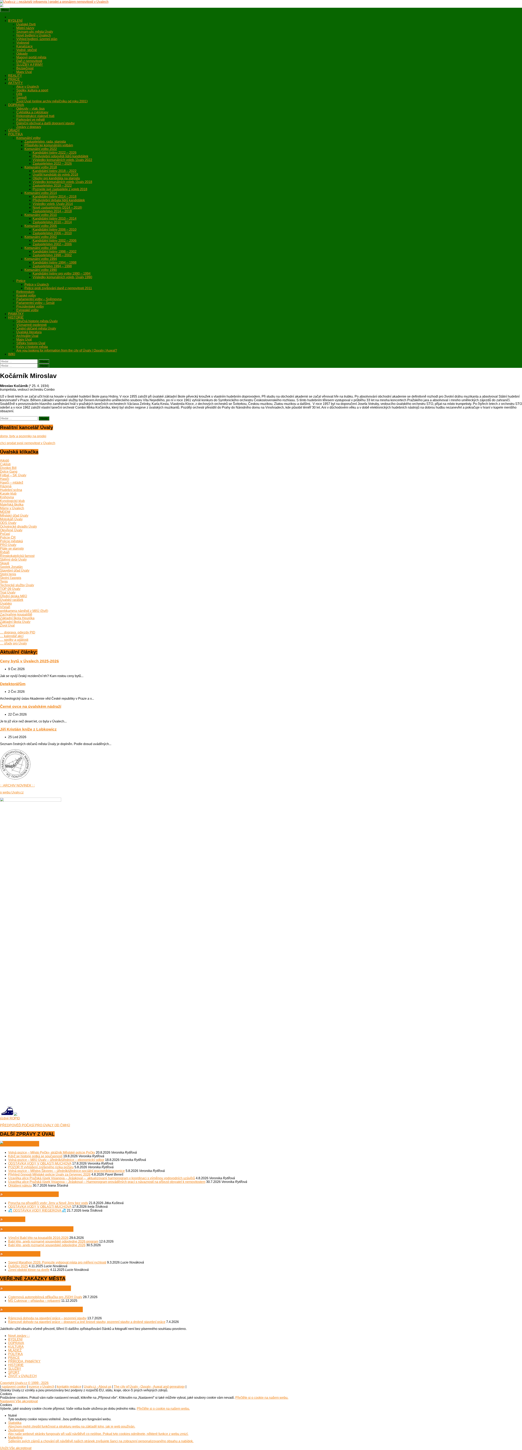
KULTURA (16, 1346)
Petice (20, 281)
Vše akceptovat (26, 1401)
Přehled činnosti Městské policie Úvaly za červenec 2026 (49, 1174)
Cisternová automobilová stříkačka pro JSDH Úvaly (45, 1297)
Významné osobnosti (31, 325)
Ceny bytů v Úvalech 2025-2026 (29, 661)
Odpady (22, 53)
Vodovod (22, 42)
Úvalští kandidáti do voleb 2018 (55, 174)
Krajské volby (26, 295)
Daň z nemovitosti (29, 61)
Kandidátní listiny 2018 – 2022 (54, 171)
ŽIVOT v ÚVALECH (22, 1376)
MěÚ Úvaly (27, 1143)
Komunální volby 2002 (40, 237)
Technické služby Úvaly (17, 585)
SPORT (14, 1372)
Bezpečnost (24, 68)
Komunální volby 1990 (40, 270)
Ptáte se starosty (12, 548)
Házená (5, 486)
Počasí (5, 534)
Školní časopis (10, 578)
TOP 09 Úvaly (10, 589)
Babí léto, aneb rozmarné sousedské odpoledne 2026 (46, 1245)
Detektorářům (12, 684)
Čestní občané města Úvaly (36, 328)
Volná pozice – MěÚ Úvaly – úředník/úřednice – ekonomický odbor (56, 1160)
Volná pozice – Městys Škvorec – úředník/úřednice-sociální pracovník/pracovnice (66, 1171)
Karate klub (8, 493)
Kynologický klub (12, 501)
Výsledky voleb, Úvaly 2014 (53, 204)
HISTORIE (16, 317)
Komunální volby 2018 (40, 167)
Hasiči (4, 479)
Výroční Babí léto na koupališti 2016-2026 (38, 1238)
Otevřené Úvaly (11, 530)
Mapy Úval (24, 72)
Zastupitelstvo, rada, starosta (45, 141)
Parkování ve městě (30, 119)
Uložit (4, 1448)
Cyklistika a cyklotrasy (32, 112)
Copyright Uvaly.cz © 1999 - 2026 (24, 1383)
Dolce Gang (8, 471)
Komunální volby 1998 (40, 248)
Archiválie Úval (27, 336)
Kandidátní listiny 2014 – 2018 (54, 196)
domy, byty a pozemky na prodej (23, 436)
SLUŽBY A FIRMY (29, 64)
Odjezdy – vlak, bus (30, 108)
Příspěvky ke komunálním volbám (48, 145)
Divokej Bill (8, 468)
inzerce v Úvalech (41, 1386)
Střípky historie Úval (30, 343)
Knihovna (7, 497)
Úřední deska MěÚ (13, 596)
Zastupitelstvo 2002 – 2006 (52, 244)
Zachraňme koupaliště (16, 614)
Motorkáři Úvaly (11, 519)
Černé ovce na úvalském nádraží (30, 706)
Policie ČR (8, 537)
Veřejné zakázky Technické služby (43, 1309)
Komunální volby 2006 (40, 226)
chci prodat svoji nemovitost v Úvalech (27, 443)
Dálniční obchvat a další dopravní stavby (45, 123)
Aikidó (4, 460)
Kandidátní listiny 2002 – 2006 (54, 240)
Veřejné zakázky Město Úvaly (37, 1288)
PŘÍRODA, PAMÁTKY (24, 1361)
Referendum (25, 292)
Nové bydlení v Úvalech (33, 35)
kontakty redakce (69, 1386)
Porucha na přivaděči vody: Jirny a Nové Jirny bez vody (48, 1203)
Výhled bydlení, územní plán (36, 39)
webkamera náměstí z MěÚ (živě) (24, 611)
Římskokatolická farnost (17, 556)
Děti (19, 94)
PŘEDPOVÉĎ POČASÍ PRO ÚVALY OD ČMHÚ (35, 1125)
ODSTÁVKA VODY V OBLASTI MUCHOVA (39, 1163)
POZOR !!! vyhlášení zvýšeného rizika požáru (41, 1167)
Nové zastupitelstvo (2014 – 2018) (57, 207)
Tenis (4, 581)
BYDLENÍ (15, 20)
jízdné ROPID (10, 1118)
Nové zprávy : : (19, 1335)
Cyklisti (5, 464)
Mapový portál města (31, 57)
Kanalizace (24, 46)
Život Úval (7, 625)
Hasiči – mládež (11, 482)
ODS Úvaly (8, 523)
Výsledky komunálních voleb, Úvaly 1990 (62, 277)
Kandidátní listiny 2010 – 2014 (54, 218)
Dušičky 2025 (18, 1266)
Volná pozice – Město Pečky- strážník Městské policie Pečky (51, 1152)
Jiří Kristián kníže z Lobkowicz (28, 729)
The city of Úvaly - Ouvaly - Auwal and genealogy (149, 1386)
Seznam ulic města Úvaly (34, 31)
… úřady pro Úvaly (13, 643)
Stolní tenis (8, 574)
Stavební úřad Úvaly (14, 570)
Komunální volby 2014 (40, 193)
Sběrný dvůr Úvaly (13, 559)
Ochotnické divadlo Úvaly (18, 526)
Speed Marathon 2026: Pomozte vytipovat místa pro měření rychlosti (57, 1262)
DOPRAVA (16, 105)
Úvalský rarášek (11, 600)
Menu (5, 9)
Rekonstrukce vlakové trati (35, 116)
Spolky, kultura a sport (32, 90)
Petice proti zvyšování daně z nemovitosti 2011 (58, 288)
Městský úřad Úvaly (14, 515)
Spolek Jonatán (11, 567)
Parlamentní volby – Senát (35, 303)
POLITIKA (15, 134)
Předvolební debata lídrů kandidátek (59, 200)
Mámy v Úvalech (12, 508)
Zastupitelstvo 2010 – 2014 (52, 222)
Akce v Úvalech (27, 86)
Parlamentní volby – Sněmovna (39, 299)
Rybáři (5, 552)
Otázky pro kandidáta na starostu (56, 178)
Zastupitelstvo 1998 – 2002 (52, 255)
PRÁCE (14, 79)
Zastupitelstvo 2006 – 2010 (52, 233)
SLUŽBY (14, 1368)
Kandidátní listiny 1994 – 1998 (54, 262)
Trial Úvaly (7, 592)
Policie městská (11, 541)
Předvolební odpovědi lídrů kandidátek (60, 156)
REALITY (15, 75)
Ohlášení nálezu (20, 1185)
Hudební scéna (11, 490)
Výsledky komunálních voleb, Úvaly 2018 (62, 182)
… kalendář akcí (11, 636)
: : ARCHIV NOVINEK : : (17, 785)
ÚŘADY (14, 130)
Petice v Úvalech (36, 284)
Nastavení (7, 1401)
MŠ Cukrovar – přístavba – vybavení (34, 1300)
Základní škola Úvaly (15, 622)
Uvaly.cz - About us (97, 1386)
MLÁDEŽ (15, 1350)
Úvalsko (6, 603)
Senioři (21, 97)
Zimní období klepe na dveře (28, 1269)
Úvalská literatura (29, 332)
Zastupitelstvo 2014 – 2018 (52, 211)
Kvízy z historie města (32, 347)
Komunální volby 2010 (40, 215)
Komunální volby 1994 (40, 259)
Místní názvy (25, 28)
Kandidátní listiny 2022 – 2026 (54, 152)
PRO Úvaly (8, 545)
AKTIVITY (15, 83)
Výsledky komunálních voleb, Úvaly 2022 (62, 160)
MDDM (5, 512)
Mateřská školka (11, 504)
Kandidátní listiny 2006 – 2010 (54, 229)
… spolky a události (14, 639)
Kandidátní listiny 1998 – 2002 (54, 251)
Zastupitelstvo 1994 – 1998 (52, 266)
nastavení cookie (14, 1386)
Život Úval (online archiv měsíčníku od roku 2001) (52, 101)
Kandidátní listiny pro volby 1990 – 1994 (62, 273)
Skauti (4, 563)
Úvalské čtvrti (26, 24)
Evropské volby (27, 310)
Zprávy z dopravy (28, 127)
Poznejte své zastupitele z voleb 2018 (60, 189)
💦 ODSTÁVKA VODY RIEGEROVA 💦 (37, 1210)
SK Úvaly (14, 1219)
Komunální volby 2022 (40, 149)
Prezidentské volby (30, 306)
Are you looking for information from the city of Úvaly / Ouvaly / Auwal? (66, 350)
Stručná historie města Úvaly (37, 321)
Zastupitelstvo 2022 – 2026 (52, 163)
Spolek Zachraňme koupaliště (38, 1229)
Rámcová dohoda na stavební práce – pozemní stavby (47, 1318)
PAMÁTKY (16, 314)
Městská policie (22, 1254)
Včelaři (5, 607)
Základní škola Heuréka (17, 618)
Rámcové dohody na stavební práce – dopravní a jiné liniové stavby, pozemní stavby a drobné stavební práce (86, 1322)
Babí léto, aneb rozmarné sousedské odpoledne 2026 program (53, 1241)
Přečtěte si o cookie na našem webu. (261, 1397)
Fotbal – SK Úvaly (13, 475)
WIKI (11, 354)
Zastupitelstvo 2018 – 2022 (52, 185)
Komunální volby (28, 138)
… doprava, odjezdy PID (17, 632)
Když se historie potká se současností (35, 1156)
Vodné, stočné (26, 50)
